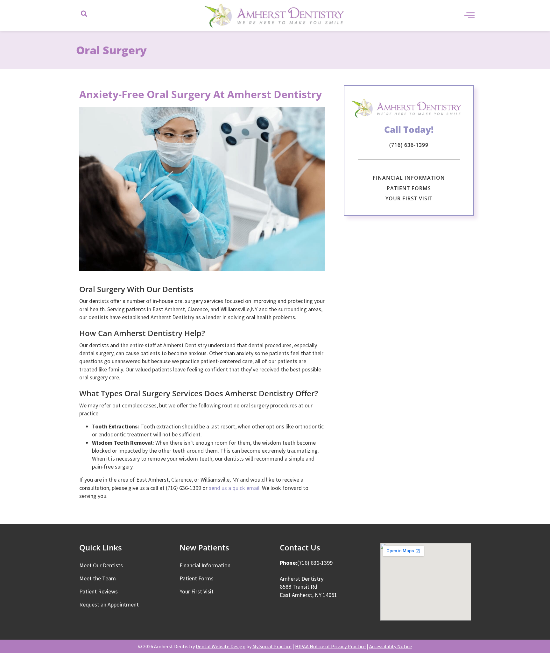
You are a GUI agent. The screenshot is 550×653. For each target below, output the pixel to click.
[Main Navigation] (469, 15)
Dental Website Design (220, 646)
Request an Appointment (109, 604)
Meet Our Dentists (101, 565)
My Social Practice (272, 646)
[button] (84, 15)
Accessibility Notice (390, 646)
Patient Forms (409, 188)
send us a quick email (234, 488)
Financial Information (409, 177)
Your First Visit (409, 198)
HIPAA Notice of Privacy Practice (330, 646)
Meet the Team (97, 578)
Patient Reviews (98, 591)
